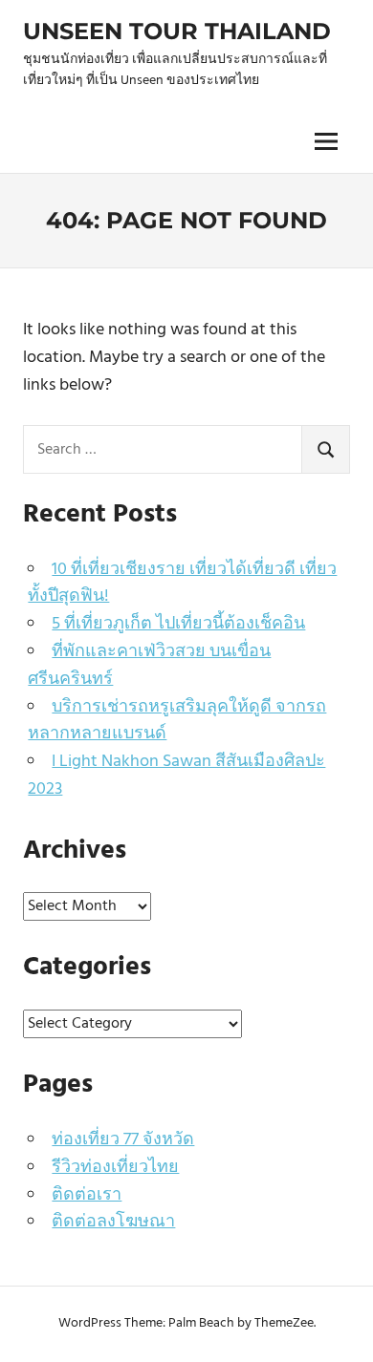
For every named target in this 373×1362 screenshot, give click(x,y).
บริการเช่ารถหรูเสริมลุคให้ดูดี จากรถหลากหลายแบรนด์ (177, 721)
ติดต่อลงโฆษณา (113, 1222)
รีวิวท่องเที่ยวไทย (115, 1167)
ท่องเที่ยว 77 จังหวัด (123, 1140)
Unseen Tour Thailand (177, 31)
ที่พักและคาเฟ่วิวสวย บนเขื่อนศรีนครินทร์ (149, 665)
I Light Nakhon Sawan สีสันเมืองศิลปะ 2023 (176, 775)
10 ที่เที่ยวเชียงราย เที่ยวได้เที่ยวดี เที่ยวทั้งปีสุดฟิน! (182, 583)
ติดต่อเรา (86, 1195)
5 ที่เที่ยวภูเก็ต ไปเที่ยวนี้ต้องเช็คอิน (178, 624)
